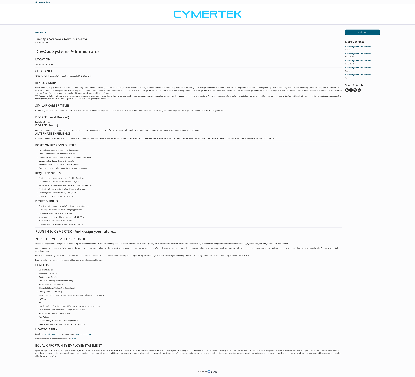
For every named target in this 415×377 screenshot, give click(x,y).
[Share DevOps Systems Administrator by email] (359, 90)
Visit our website (44, 2)
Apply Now (362, 32)
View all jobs (40, 32)
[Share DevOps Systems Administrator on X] (355, 90)
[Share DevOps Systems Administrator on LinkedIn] (347, 90)
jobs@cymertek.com (53, 334)
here (74, 339)
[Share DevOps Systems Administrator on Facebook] (351, 90)
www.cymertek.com (83, 334)
